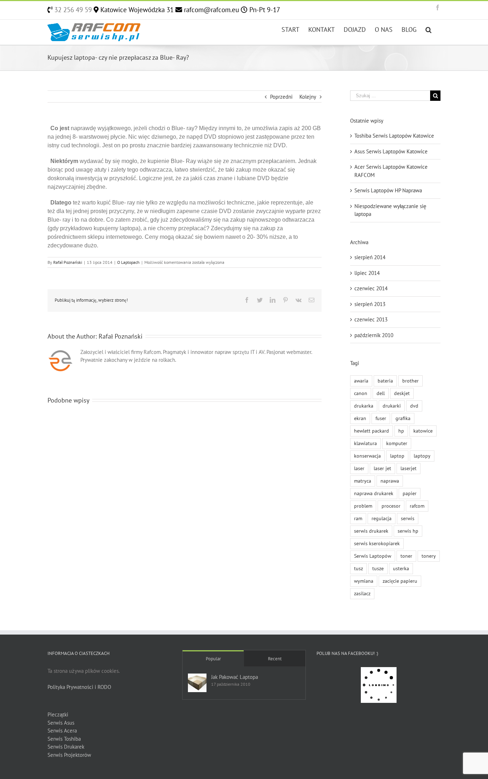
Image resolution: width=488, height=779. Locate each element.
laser (359, 468)
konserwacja (367, 456)
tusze (378, 568)
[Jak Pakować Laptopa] (197, 683)
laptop (397, 456)
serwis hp (408, 531)
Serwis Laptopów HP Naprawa (388, 190)
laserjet (408, 468)
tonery (429, 556)
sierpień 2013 (369, 304)
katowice (423, 431)
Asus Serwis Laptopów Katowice (391, 151)
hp (401, 431)
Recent (275, 659)
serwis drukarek (371, 531)
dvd (414, 406)
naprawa (389, 481)
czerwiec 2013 (371, 319)
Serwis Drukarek (66, 746)
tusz (358, 568)
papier (410, 493)
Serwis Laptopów (372, 556)
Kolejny (307, 96)
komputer (396, 443)
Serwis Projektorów (69, 754)
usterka (401, 568)
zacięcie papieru (400, 581)
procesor (391, 506)
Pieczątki (58, 714)
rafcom (417, 506)
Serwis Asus (61, 722)
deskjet (402, 393)
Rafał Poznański (67, 262)
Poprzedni (281, 96)
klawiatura (365, 443)
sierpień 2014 (369, 257)
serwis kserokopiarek (377, 543)
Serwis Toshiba (64, 738)
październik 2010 (373, 335)
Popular (213, 659)
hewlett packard (371, 431)
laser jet (382, 468)
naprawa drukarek (373, 493)
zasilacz (362, 593)
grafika (402, 418)
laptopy (422, 456)
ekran (360, 418)
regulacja (382, 518)
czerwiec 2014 (371, 288)
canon (360, 393)
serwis (407, 518)
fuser (380, 418)
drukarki (392, 406)
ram (358, 518)
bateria (385, 381)
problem (363, 506)
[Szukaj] (428, 29)
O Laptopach (128, 262)
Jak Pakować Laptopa (234, 677)
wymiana (363, 581)
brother (410, 381)
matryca (362, 481)
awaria (361, 381)
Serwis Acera (62, 730)
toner (406, 556)
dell (381, 393)
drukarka (363, 406)
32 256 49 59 (72, 9)
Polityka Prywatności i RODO (79, 687)
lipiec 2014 (367, 273)
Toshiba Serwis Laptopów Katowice (394, 135)
